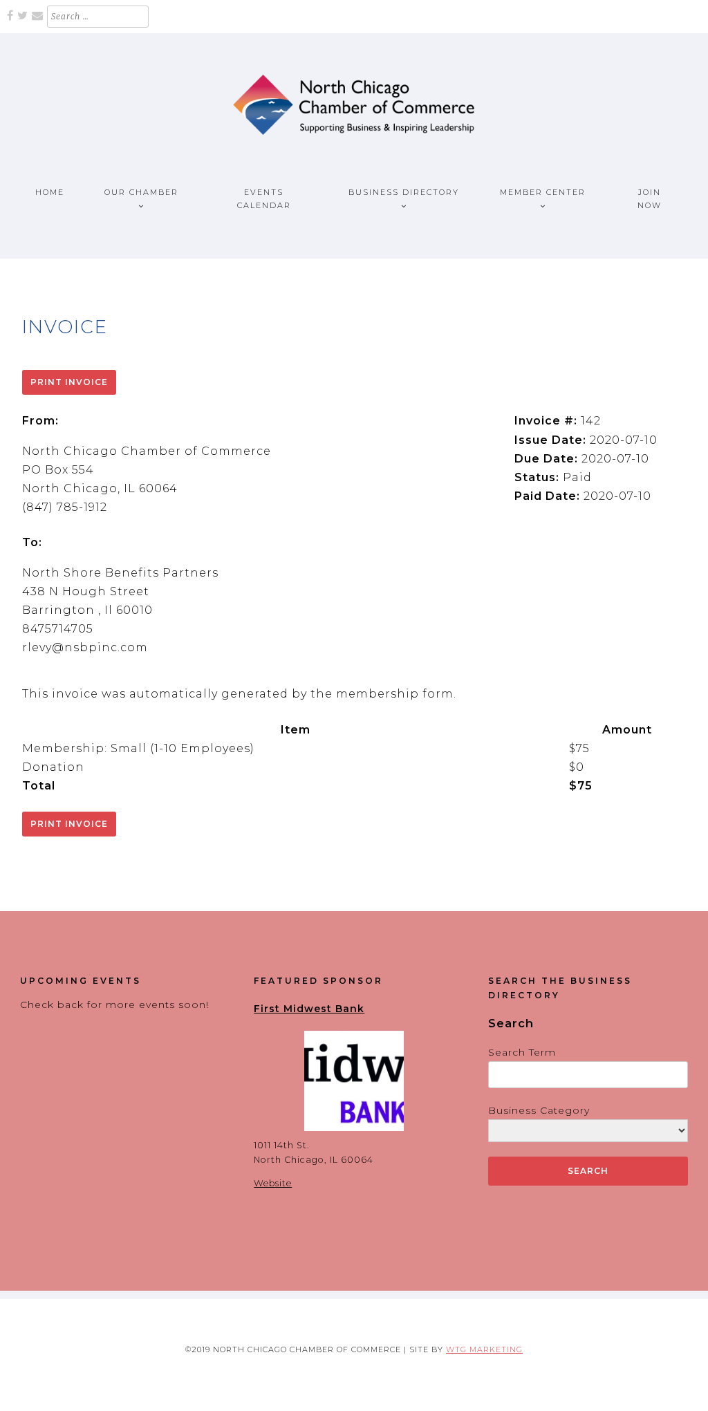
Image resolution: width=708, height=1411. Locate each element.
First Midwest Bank (309, 1008)
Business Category (539, 1110)
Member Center (543, 192)
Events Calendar (264, 198)
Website (273, 1183)
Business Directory (403, 192)
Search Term (522, 1052)
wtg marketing (484, 1349)
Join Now (649, 198)
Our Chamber (141, 192)
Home (49, 192)
